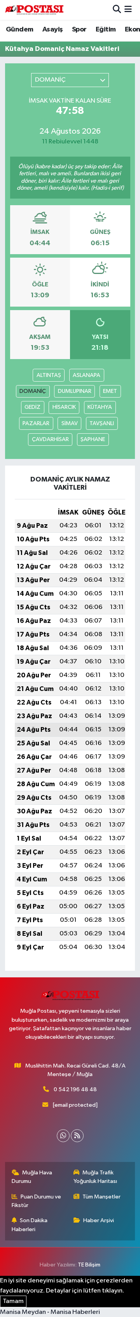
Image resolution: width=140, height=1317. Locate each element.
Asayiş (52, 29)
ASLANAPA (86, 375)
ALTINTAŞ (49, 375)
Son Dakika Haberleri (30, 1225)
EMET (110, 391)
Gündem (19, 29)
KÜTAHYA (100, 407)
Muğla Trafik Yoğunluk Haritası (95, 1177)
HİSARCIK (64, 407)
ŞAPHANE (92, 439)
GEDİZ (32, 407)
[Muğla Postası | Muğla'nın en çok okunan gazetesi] (34, 10)
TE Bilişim (89, 1265)
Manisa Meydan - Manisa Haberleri (50, 1312)
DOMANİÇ (32, 391)
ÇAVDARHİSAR (50, 439)
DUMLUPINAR (74, 391)
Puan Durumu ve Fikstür (36, 1201)
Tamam (13, 1301)
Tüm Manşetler (101, 1197)
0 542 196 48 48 (75, 1089)
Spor (79, 29)
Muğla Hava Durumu (32, 1177)
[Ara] (117, 10)
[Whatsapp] (63, 1135)
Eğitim (106, 29)
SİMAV (69, 423)
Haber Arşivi (98, 1220)
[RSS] (77, 1135)
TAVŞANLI (101, 423)
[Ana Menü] (128, 10)
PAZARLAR (36, 423)
